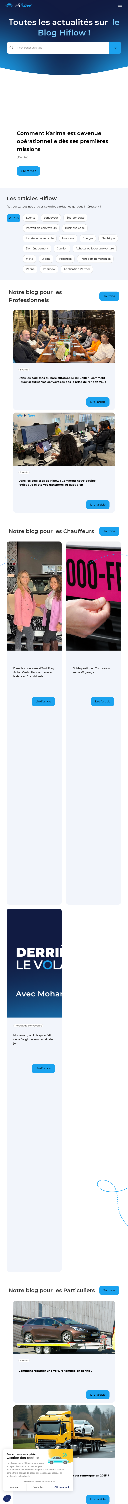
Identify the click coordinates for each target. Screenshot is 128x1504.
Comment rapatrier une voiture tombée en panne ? (55, 1370)
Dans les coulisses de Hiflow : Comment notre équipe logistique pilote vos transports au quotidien (57, 482)
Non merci (15, 1487)
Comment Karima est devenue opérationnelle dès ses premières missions (62, 141)
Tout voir (109, 296)
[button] (7, 1498)
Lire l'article (28, 171)
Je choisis (38, 1487)
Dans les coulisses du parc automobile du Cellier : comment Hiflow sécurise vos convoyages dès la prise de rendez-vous (62, 380)
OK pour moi (61, 1487)
